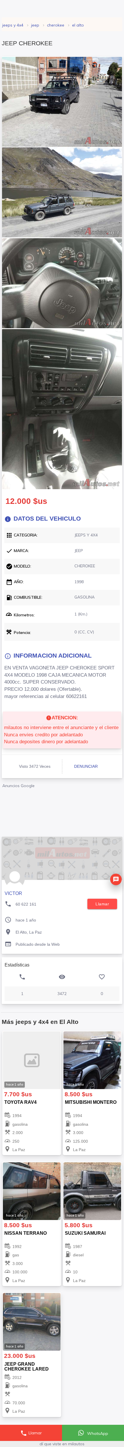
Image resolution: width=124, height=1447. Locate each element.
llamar (102, 904)
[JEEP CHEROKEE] (62, 102)
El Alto (78, 25)
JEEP (35, 25)
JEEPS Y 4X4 (12, 25)
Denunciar (86, 766)
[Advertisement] (61, 810)
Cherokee (55, 25)
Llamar (31, 1433)
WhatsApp (97, 1433)
